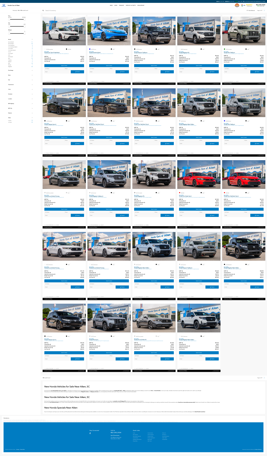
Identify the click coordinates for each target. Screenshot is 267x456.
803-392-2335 (229, 1)
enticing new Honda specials (86, 411)
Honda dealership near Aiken (57, 391)
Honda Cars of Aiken (48, 83)
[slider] (9, 19)
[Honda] (4, 5)
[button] (85, 30)
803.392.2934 (81, 83)
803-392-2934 (220, 1)
